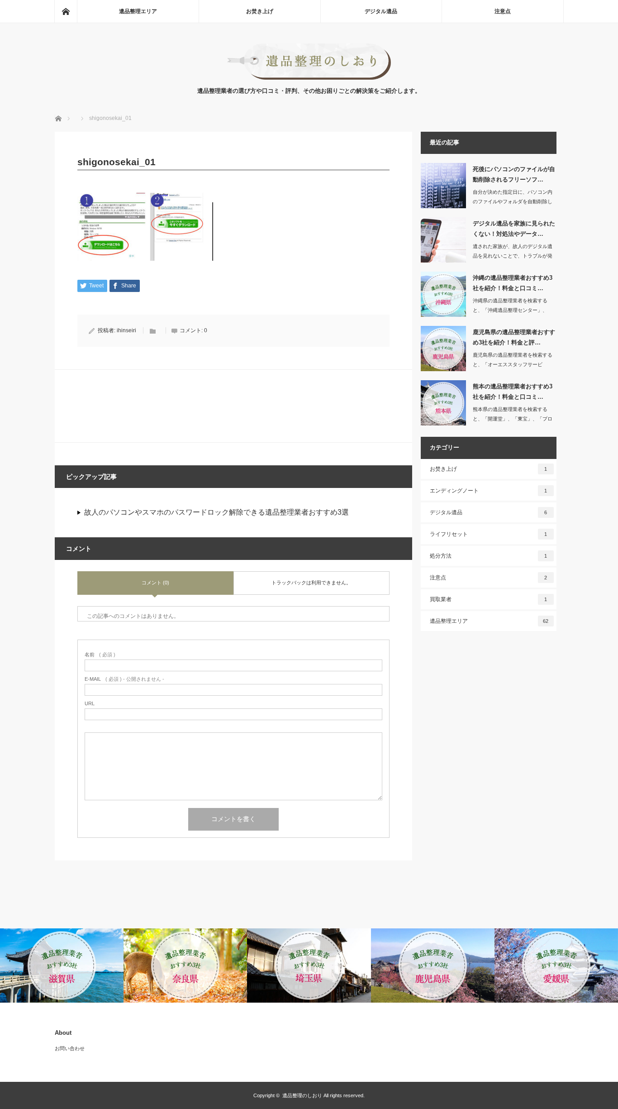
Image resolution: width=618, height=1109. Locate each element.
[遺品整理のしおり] (308, 77)
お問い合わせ (70, 1048)
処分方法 (488, 556)
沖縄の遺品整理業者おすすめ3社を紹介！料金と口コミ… (512, 283)
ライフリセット (488, 534)
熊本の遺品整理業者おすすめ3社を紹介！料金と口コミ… (512, 391)
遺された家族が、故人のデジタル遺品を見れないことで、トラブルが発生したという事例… (512, 256)
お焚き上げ (259, 11)
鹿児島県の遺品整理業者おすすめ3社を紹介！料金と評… (514, 337)
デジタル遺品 (381, 11)
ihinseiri (126, 330)
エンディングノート (488, 491)
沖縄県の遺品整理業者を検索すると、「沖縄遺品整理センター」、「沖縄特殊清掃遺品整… (510, 310)
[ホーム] (65, 11)
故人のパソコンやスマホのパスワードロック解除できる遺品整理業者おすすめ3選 (216, 512)
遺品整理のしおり (302, 1095)
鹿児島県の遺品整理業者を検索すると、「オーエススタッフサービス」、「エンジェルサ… (512, 364)
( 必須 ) (100, 654)
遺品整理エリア (138, 11)
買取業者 (488, 599)
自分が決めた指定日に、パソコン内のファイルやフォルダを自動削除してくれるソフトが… (512, 201)
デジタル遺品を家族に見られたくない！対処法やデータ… (514, 228)
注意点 (502, 11)
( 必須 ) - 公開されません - (124, 679)
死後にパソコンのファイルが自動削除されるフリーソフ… (514, 174)
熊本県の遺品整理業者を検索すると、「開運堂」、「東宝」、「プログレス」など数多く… (512, 418)
